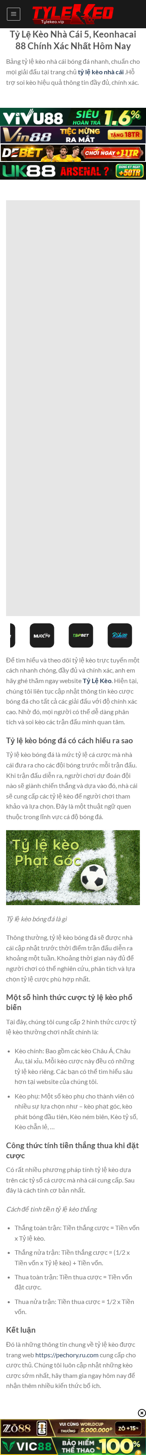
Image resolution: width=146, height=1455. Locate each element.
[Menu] (13, 14)
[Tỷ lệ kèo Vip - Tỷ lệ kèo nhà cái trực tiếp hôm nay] (73, 14)
